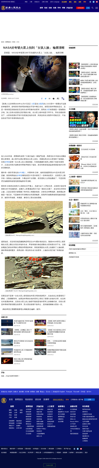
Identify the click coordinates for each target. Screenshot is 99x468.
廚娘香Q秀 (73, 426)
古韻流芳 (50, 414)
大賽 (31, 2)
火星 (33, 104)
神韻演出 (11, 428)
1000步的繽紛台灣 (75, 430)
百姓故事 (85, 433)
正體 (43, 2)
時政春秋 (39, 416)
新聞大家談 (40, 409)
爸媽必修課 (50, 421)
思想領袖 (39, 419)
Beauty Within (74, 421)
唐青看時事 (40, 426)
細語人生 (39, 436)
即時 (59, 8)
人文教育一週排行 (75, 177)
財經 (15, 415)
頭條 (50, 8)
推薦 (54, 8)
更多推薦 (95, 141)
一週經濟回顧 (30, 426)
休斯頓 (32, 391)
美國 (10, 412)
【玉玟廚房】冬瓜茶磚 (87, 149)
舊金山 (42, 391)
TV (88, 8)
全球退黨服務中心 (49, 452)
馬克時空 (39, 431)
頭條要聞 (11, 421)
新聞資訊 (8, 42)
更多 (86, 452)
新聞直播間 (81, 8)
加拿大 (15, 391)
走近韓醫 (60, 421)
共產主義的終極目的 (88, 416)
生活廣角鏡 (73, 409)
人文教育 (50, 406)
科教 (15, 417)
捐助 (75, 2)
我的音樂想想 (74, 433)
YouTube (97, 2)
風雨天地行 (85, 428)
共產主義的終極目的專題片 (77, 249)
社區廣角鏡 (29, 428)
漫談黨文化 (85, 436)
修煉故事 (85, 438)
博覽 (63, 8)
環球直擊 (28, 412)
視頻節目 (29, 399)
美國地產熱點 (51, 426)
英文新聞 (64, 2)
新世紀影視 (79, 452)
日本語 (83, 391)
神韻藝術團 (13, 452)
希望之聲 (38, 452)
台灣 (15, 412)
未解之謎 (50, 409)
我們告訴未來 (86, 409)
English (62, 391)
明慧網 (59, 452)
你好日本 (73, 412)
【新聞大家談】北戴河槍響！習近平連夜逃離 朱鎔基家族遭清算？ (88, 74)
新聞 (41, 8)
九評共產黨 (85, 421)
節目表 (38, 399)
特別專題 (72, 245)
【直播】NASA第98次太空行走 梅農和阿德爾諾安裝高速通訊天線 (56, 332)
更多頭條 (95, 104)
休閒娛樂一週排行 (75, 146)
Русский (76, 391)
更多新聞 (95, 172)
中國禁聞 (28, 414)
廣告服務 (51, 448)
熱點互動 (39, 412)
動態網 (65, 452)
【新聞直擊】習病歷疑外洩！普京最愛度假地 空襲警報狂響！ (88, 98)
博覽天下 (11, 425)
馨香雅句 (50, 416)
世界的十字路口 (41, 428)
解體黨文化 (72, 253)
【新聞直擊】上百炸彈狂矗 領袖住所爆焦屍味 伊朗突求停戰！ (89, 66)
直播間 (46, 399)
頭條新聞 (72, 48)
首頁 (2, 42)
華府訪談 (28, 424)
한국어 (89, 391)
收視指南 (20, 448)
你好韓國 (73, 414)
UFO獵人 (22, 173)
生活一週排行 (74, 200)
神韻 (26, 2)
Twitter (94, 2)
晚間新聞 (28, 416)
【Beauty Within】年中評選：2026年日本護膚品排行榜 (88, 166)
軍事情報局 (40, 424)
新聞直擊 (28, 419)
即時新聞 (11, 423)
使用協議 (35, 448)
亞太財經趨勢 (30, 431)
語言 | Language (54, 2)
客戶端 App (67, 448)
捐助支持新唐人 (58, 399)
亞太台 (48, 391)
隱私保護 (28, 448)
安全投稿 (43, 448)
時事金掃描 (40, 414)
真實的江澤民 (86, 424)
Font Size (58, 98)
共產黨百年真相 (74, 257)
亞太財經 (28, 433)
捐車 (80, 2)
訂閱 (89, 399)
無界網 (71, 452)
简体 (47, 2)
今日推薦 (72, 109)
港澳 (15, 410)
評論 (10, 415)
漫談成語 (50, 419)
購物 (85, 2)
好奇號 (7, 162)
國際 (10, 410)
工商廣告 (85, 441)
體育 (21, 412)
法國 (37, 391)
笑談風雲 (50, 412)
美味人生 (73, 419)
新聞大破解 (40, 421)
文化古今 (50, 424)
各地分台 (37, 2)
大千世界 (73, 424)
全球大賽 (19, 428)
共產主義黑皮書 (87, 431)
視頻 (45, 8)
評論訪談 (70, 8)
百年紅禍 (85, 426)
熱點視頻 (19, 421)
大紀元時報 (22, 452)
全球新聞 (28, 409)
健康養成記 (61, 416)
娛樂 (21, 410)
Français (69, 391)
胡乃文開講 (61, 414)
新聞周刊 (28, 421)
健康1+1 (60, 409)
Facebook (90, 2)
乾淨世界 (30, 452)
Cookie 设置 (49, 465)
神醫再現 (60, 419)
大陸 (10, 417)
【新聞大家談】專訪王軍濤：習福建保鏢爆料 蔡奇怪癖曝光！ (88, 90)
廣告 (70, 2)
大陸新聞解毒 (41, 433)
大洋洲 (27, 391)
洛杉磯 (21, 391)
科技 (13, 42)
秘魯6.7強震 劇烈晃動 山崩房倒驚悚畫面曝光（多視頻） (89, 82)
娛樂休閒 (73, 406)
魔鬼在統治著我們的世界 (89, 419)
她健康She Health (63, 412)
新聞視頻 (29, 406)
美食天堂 (73, 416)
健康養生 (61, 406)
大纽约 (10, 391)
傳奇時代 (85, 412)
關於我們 (12, 448)
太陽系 (41, 104)
